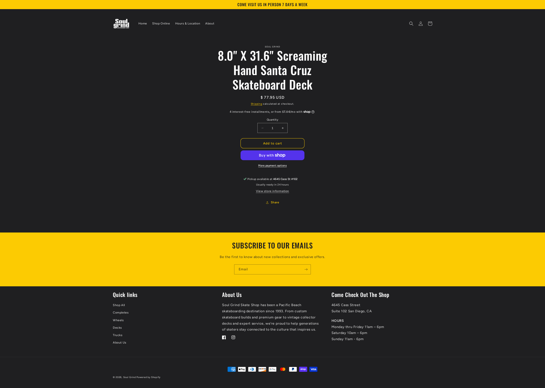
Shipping (256, 103)
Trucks (118, 335)
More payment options (272, 165)
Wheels (118, 320)
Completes (121, 312)
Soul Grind (130, 377)
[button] (411, 23)
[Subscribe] (306, 269)
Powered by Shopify (148, 377)
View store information (272, 191)
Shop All (119, 305)
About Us (119, 342)
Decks (117, 328)
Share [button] (275, 202)
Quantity (272, 119)
